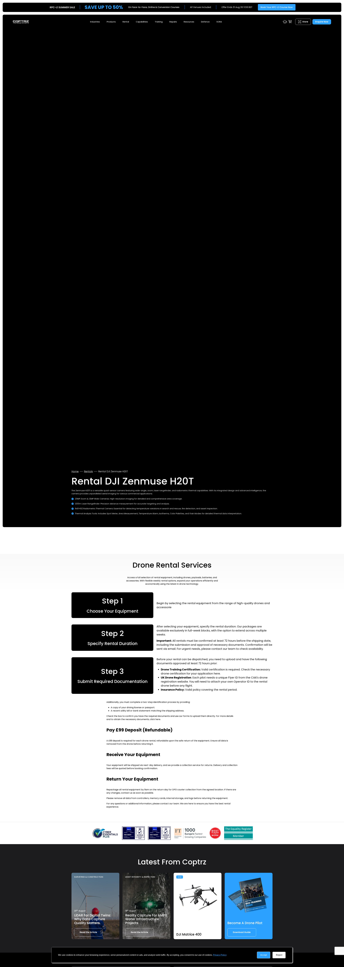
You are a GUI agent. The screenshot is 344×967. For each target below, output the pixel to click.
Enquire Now (321, 21)
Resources (189, 21)
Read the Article (88, 932)
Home (75, 471)
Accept (263, 955)
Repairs (173, 21)
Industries (95, 21)
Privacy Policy (220, 955)
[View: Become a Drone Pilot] (248, 896)
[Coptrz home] (21, 21)
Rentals (88, 471)
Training (159, 21)
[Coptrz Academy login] (285, 21)
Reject (279, 955)
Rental (126, 21)
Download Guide (242, 932)
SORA (219, 21)
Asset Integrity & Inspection (140, 877)
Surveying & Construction (88, 877)
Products (111, 21)
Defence (205, 21)
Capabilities (142, 21)
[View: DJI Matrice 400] (197, 896)
